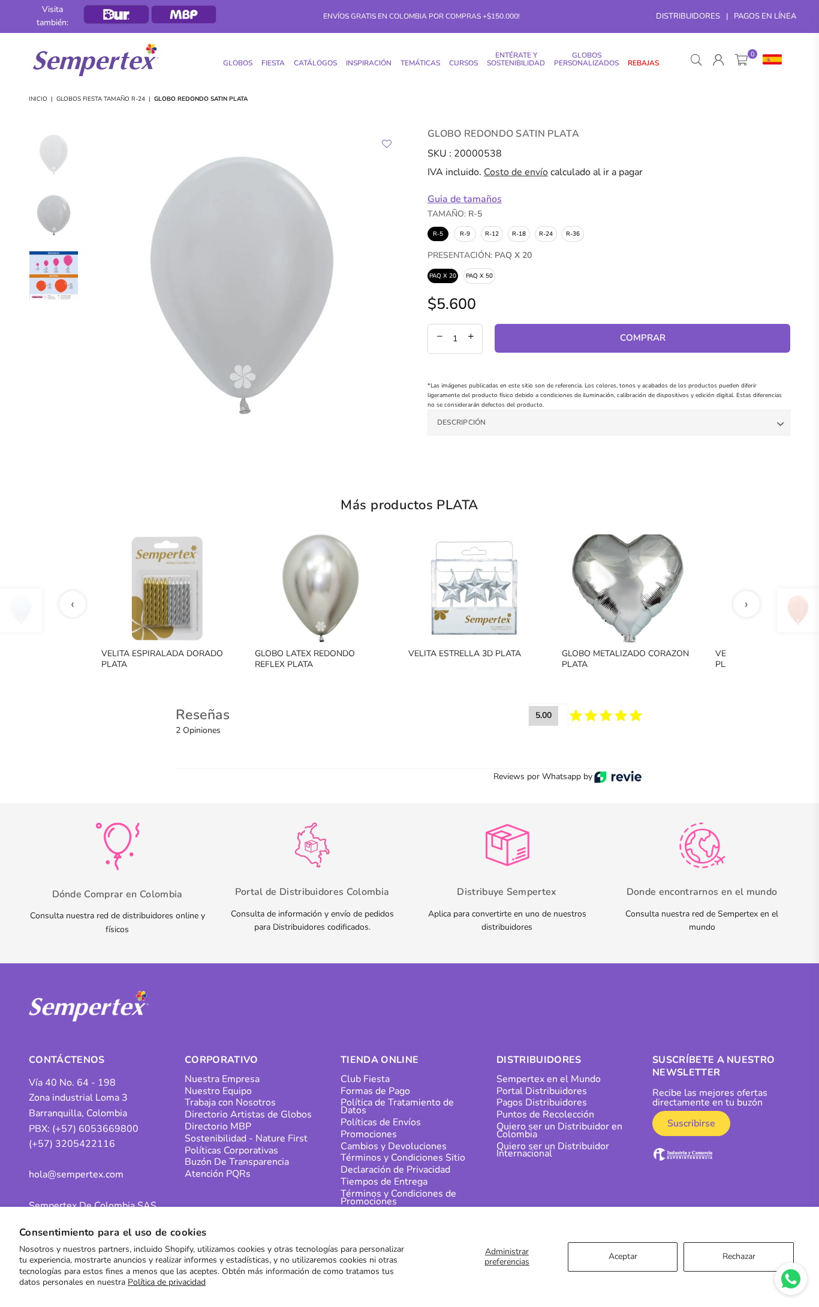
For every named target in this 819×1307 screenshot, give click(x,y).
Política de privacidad (167, 1282)
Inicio (38, 99)
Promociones (369, 1134)
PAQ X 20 (442, 276)
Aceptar (623, 1256)
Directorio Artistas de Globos (248, 1114)
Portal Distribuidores (541, 1091)
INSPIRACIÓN (369, 63)
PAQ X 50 (479, 276)
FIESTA (273, 63)
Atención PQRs (218, 1173)
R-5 (438, 234)
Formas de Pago (375, 1091)
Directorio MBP (218, 1126)
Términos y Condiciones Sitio (403, 1157)
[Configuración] (769, 60)
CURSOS (463, 63)
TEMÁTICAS (420, 63)
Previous (95, 285)
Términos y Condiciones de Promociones (398, 1197)
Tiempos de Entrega (384, 1181)
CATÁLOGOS (315, 63)
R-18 (519, 234)
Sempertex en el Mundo (548, 1079)
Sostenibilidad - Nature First (246, 1138)
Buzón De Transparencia (237, 1161)
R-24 (546, 234)
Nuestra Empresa (222, 1079)
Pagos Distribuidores (541, 1102)
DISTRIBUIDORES (688, 16)
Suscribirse (691, 1123)
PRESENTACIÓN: (479, 255)
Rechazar (738, 1256)
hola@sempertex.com (76, 1174)
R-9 (465, 234)
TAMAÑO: (454, 214)
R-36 (573, 234)
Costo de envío (516, 172)
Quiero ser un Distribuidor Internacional (552, 1150)
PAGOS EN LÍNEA (765, 16)
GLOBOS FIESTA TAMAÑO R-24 (100, 99)
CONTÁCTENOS (67, 1059)
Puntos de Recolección (545, 1114)
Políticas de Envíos (381, 1122)
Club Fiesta (365, 1079)
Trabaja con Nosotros (230, 1102)
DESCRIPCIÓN (461, 422)
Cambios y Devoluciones (394, 1146)
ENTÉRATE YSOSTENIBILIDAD (516, 59)
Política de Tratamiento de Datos (397, 1106)
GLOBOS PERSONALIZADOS (586, 59)
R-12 (492, 234)
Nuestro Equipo (218, 1091)
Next (390, 285)
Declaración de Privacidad (395, 1169)
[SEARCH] (696, 60)
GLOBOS (237, 63)
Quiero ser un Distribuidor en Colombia (559, 1130)
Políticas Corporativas (231, 1150)
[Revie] (617, 777)
